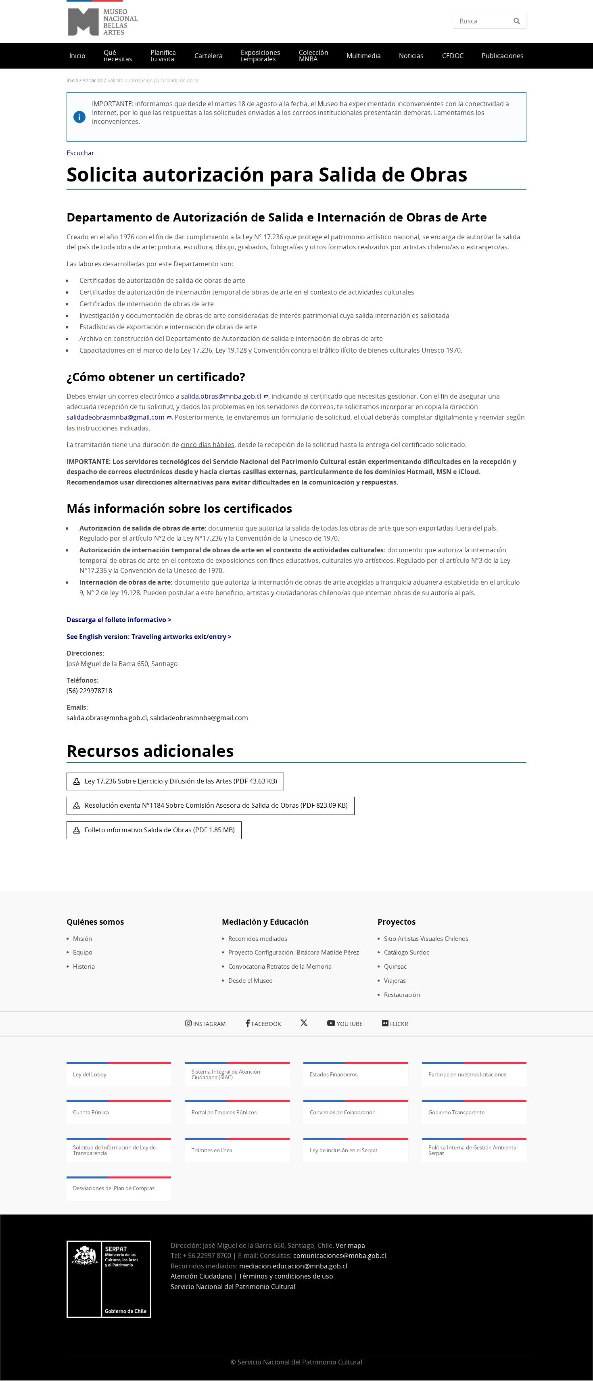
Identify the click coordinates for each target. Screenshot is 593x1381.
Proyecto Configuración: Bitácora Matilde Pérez (293, 952)
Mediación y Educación (265, 922)
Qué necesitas (118, 55)
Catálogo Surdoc (406, 952)
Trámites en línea (212, 1150)
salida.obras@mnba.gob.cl (107, 717)
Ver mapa (350, 1245)
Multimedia (364, 55)
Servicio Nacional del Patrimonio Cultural (233, 1286)
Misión (82, 938)
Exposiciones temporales (260, 55)
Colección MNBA (313, 55)
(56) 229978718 (89, 690)
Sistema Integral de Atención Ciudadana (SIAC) (226, 1074)
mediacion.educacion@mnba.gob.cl (293, 1266)
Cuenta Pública (91, 1112)
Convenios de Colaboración (343, 1112)
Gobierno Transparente (456, 1112)
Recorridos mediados (257, 938)
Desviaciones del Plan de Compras (114, 1188)
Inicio (77, 55)
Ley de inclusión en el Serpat (344, 1150)
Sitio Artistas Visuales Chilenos (426, 938)
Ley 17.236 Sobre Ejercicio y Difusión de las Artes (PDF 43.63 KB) (180, 781)
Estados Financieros (333, 1074)
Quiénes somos (95, 922)
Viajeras (395, 980)
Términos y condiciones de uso (286, 1276)
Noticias (411, 55)
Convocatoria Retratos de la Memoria (280, 966)
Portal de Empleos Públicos (224, 1112)
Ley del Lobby (89, 1074)
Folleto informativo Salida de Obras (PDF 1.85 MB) (159, 829)
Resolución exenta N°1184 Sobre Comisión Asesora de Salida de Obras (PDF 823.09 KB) (215, 805)
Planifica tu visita (163, 55)
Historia (84, 966)
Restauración (402, 995)
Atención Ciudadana (201, 1276)
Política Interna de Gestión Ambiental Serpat (473, 1150)
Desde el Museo (250, 980)
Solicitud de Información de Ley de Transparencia (114, 1150)
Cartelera (208, 55)
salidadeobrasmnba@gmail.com (199, 717)
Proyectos (397, 922)
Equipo (82, 952)
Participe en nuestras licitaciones (467, 1074)
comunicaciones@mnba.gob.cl (339, 1255)
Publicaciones (503, 55)
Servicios (93, 80)
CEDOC (453, 55)
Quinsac (395, 966)
